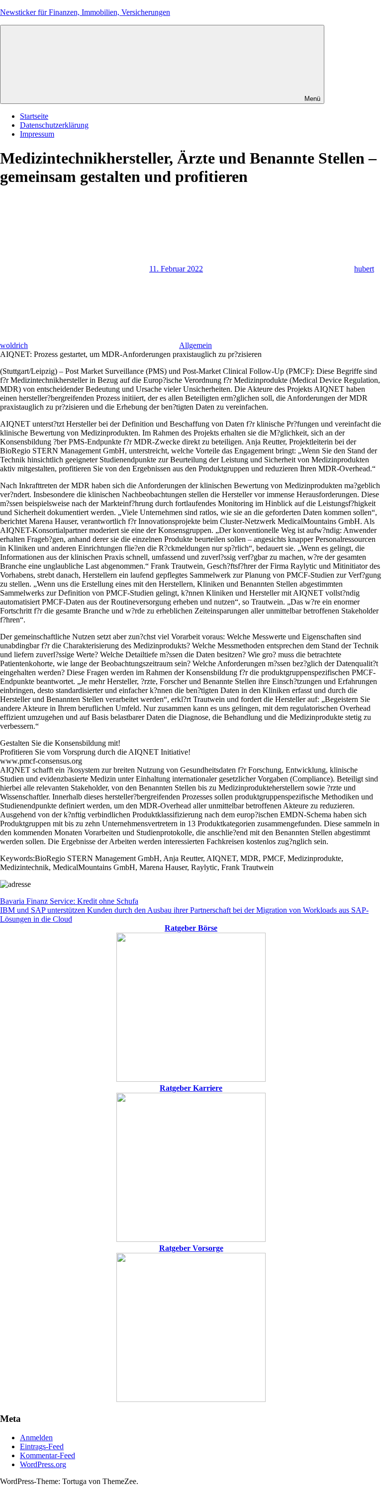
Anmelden (36, 1437)
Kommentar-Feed (47, 1455)
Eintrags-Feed (42, 1446)
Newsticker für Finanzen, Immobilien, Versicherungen (85, 12)
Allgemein (195, 345)
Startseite (34, 116)
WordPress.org (43, 1464)
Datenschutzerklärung (54, 125)
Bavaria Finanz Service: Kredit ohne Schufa (69, 901)
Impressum (37, 134)
